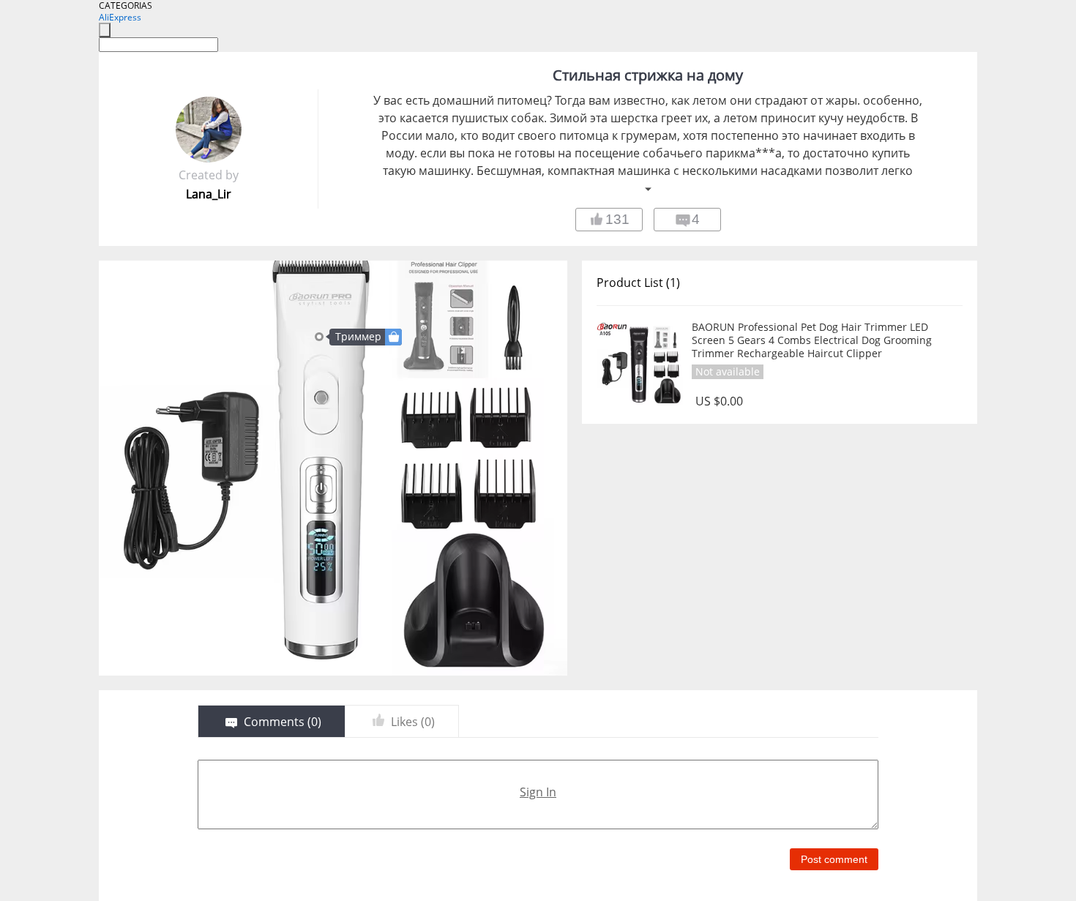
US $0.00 (719, 401)
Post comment (834, 859)
